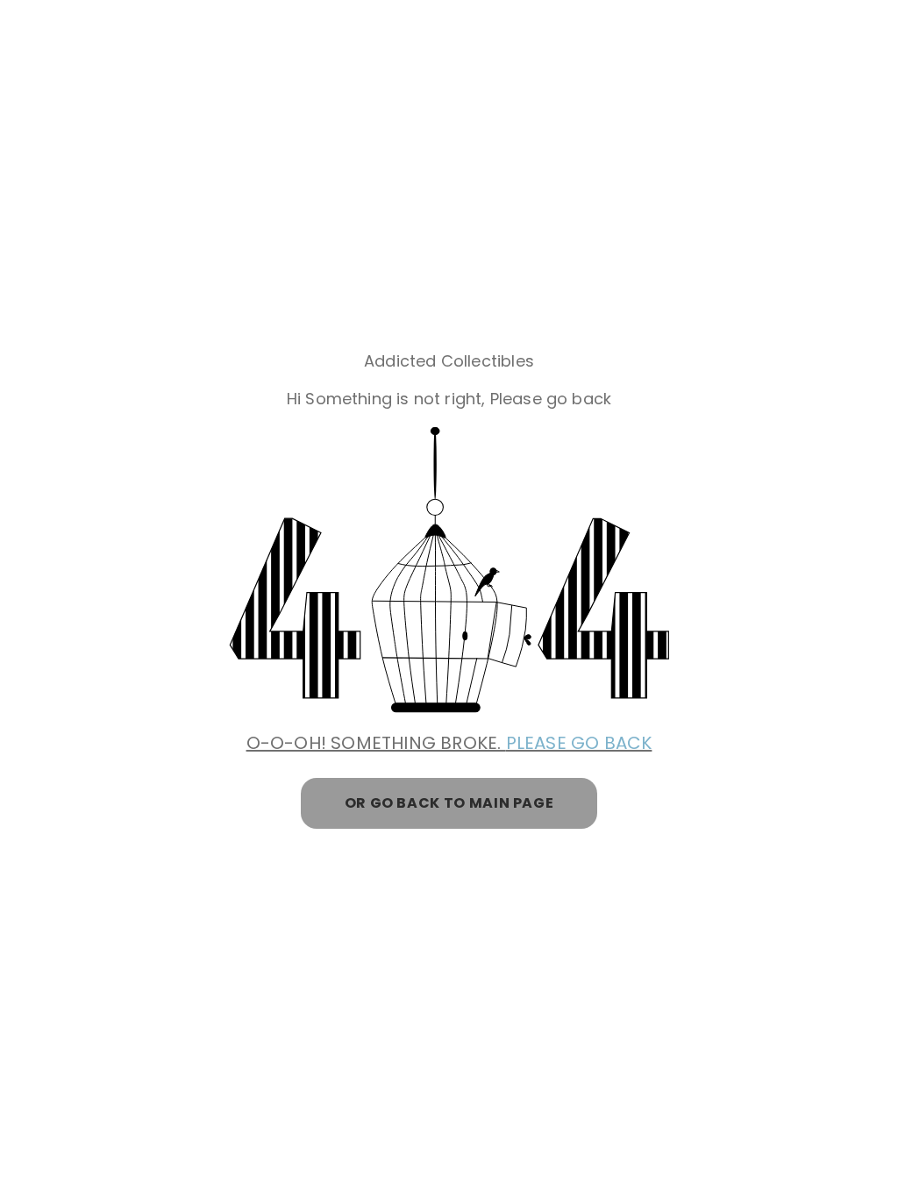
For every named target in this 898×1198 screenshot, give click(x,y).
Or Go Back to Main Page (449, 803)
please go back (579, 743)
